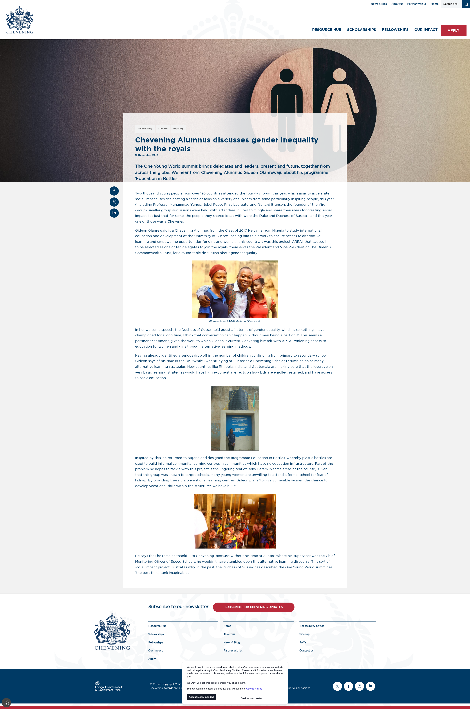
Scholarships (361, 30)
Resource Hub (326, 30)
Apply (453, 30)
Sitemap (304, 634)
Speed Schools (183, 561)
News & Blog (379, 4)
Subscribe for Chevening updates (254, 607)
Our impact (426, 30)
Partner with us (416, 4)
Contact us (306, 650)
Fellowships (395, 30)
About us (397, 4)
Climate (163, 129)
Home (435, 4)
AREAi (297, 242)
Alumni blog (145, 129)
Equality (178, 129)
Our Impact (155, 650)
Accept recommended (201, 697)
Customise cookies (251, 698)
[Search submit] (466, 4)
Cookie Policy (254, 688)
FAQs (302, 642)
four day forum (258, 193)
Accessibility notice (311, 626)
